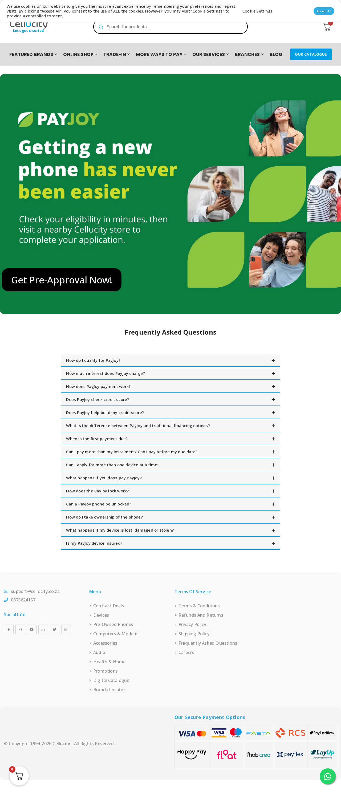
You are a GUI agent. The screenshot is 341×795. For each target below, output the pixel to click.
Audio (99, 652)
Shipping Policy (193, 634)
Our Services (208, 54)
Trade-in (114, 54)
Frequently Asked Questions (207, 643)
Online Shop (78, 54)
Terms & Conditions (199, 606)
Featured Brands (31, 54)
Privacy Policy (192, 624)
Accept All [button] (324, 11)
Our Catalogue (311, 54)
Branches (247, 54)
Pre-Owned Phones (113, 624)
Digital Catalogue (111, 680)
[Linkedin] (43, 629)
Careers (186, 652)
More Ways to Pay (159, 54)
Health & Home (109, 662)
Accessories (105, 643)
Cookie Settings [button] (257, 11)
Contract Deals (108, 606)
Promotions (105, 671)
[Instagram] (20, 629)
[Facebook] (9, 629)
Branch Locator (109, 690)
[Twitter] (54, 629)
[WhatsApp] (66, 629)
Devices (101, 615)
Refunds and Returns (200, 615)
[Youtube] (31, 629)
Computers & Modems (116, 634)
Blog (276, 54)
